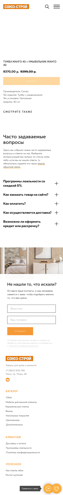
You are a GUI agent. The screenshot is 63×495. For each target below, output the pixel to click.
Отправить (20, 331)
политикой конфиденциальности (24, 346)
